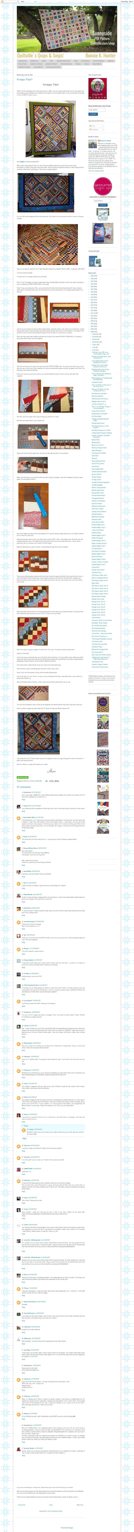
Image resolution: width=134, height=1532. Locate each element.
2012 (92, 313)
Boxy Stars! (95, 583)
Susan (25, 836)
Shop (51, 61)
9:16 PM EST (33, 1083)
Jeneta (26, 1025)
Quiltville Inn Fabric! (51, 64)
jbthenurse (27, 1338)
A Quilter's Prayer (97, 647)
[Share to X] (54, 781)
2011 (92, 316)
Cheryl (31, 1129)
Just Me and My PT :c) (99, 404)
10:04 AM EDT (35, 1327)
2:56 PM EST (35, 1056)
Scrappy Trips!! (96, 479)
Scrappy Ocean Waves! (99, 511)
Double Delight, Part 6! (99, 559)
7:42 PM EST (37, 1365)
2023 (92, 284)
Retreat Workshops (66, 64)
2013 (92, 310)
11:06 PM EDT (39, 1313)
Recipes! (78, 64)
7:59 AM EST (33, 1114)
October (95, 339)
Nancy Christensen (30, 1301)
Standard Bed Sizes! (98, 423)
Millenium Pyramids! (98, 517)
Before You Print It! (97, 445)
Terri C (25, 883)
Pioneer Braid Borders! (99, 495)
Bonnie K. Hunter (105, 140)
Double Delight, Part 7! (99, 564)
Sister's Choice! (96, 474)
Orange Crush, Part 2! (98, 604)
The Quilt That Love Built (99, 644)
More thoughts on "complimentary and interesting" (102, 378)
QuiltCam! (111, 61)
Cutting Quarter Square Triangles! (102, 433)
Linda (26, 1224)
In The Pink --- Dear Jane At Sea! (102, 633)
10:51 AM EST (35, 1145)
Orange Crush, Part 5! (98, 612)
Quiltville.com (34, 61)
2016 (92, 302)
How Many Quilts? (97, 652)
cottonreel (27, 1327)
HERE (22, 162)
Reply (23, 799)
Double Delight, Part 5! (99, 554)
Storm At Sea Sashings (99, 631)
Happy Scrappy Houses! (99, 543)
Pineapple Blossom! (98, 498)
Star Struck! (95, 466)
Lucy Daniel (28, 1000)
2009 (92, 321)
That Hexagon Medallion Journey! (102, 639)
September (95, 342)
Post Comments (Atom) (55, 1511)
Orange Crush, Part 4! (98, 609)
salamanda (26, 908)
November (95, 336)
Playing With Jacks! (98, 493)
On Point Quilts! (97, 416)
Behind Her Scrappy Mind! (100, 649)
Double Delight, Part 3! (99, 540)
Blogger (70, 1528)
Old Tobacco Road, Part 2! (100, 586)
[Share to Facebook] (56, 781)
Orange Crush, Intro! (98, 599)
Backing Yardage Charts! (99, 448)
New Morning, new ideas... (100, 393)
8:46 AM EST (36, 871)
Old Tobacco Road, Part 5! (100, 594)
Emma (26, 1114)
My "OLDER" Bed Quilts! (99, 625)
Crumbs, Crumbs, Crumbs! (100, 562)
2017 (92, 300)
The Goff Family (29, 1313)
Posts (93, 126)
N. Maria (26, 973)
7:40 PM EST (37, 1168)
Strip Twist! (95, 455)
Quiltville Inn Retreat (36, 64)
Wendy (26, 1413)
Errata (76, 61)
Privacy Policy (23, 64)
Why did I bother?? (97, 396)
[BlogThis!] (52, 781)
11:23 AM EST (32, 836)
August (94, 344)
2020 (92, 292)
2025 (92, 278)
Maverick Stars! (96, 519)
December (95, 334)
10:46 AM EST (35, 908)
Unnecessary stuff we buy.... (100, 399)
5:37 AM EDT (33, 1413)
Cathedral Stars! (97, 572)
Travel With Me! (38, 67)
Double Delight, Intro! (98, 525)
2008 (92, 324)
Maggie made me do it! (99, 401)
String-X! (94, 458)
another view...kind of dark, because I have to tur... (100, 366)
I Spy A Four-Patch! (98, 530)
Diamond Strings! (97, 556)
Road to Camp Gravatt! (99, 487)
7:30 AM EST (36, 1000)
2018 (92, 297)
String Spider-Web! (97, 469)
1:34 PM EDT (39, 1448)
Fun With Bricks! (97, 548)
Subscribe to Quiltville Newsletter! (103, 197)
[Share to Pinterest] (58, 781)
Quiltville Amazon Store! (63, 61)
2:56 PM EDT (35, 1396)
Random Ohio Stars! (98, 490)
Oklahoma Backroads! (98, 506)
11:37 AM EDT (36, 1338)
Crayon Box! (95, 567)
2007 (92, 326)
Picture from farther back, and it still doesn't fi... (101, 357)
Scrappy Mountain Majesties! (101, 482)
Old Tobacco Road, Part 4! (100, 591)
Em (25, 935)
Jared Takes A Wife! (98, 522)
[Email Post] (46, 781)
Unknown (27, 1056)
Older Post (80, 1505)
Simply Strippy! (96, 477)
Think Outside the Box (31, 985)
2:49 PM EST (31, 935)
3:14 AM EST (43, 985)
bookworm (27, 1012)
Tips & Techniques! (98, 61)
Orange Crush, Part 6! (98, 615)
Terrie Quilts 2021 (29, 817)
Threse (26, 1288)
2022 (92, 286)
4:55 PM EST (36, 1012)
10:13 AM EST (37, 894)
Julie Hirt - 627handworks (32, 1240)
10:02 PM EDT (41, 1301)
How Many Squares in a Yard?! (101, 430)
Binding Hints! (96, 442)
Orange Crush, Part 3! (98, 607)
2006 (92, 329)
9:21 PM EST (33, 1097)
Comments (94, 129)
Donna (26, 1274)
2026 (92, 276)
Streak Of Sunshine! (98, 463)
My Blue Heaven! (97, 514)
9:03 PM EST (33, 1025)
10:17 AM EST (36, 792)
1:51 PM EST (38, 960)
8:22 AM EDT (33, 1274)
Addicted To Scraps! (24, 67)
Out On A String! (97, 503)
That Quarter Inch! (97, 661)
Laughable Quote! (97, 382)
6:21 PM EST (35, 1070)
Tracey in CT (27, 806)
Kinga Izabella (28, 960)
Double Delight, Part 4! (99, 546)
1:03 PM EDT (35, 1180)
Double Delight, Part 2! (99, 535)
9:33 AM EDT (35, 1350)
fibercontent (28, 1043)
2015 (92, 305)
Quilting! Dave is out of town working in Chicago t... (100, 370)
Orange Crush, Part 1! (98, 601)
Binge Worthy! (97, 64)
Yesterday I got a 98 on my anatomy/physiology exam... (101, 353)
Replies (26, 1126)
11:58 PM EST (34, 973)
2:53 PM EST (32, 883)
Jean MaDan (27, 871)
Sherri (26, 1083)
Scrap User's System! (98, 411)
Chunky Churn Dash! (98, 570)
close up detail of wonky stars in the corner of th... (101, 385)
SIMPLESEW (28, 1168)
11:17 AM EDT (45, 1240)
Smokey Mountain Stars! (99, 471)
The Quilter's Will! (97, 641)
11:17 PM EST (34, 948)
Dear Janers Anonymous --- (100, 636)
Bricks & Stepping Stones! (100, 578)
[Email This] (50, 781)
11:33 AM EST (37, 1425)
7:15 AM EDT (33, 1288)
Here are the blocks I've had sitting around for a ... (100, 390)
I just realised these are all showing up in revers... (100, 361)
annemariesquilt (29, 921)
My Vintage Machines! (98, 628)
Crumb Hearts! (96, 617)
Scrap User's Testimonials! (100, 667)
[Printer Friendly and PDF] (22, 778)
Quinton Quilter (29, 1448)
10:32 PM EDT (32, 1224)
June (94, 350)
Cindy (26, 1209)
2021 (92, 289)
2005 (92, 331)
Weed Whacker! (96, 450)
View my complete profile (96, 171)
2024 (92, 281)
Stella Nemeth (27, 894)
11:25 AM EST (39, 921)
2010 (92, 318)
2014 (92, 308)
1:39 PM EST (38, 1129)
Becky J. (27, 948)
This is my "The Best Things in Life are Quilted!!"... (101, 407)
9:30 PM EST (42, 848)
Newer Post (21, 1505)
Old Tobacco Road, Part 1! (100, 580)
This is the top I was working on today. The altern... (101, 374)
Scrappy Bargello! (97, 485)
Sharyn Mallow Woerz (30, 848)
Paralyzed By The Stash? (99, 413)
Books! (44, 61)
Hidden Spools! (96, 532)
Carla (25, 1197)
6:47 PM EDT (35, 1379)
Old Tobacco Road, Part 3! (100, 588)
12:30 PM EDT (32, 1197)
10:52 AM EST (35, 1157)
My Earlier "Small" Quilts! (99, 623)
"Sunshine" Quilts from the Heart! (102, 620)
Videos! (87, 64)
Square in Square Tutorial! (100, 664)
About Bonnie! (23, 61)
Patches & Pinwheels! (98, 501)
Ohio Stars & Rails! (98, 509)
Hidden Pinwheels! (97, 538)
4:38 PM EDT (32, 1209)
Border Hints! (96, 440)
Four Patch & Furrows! (99, 551)
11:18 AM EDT (45, 1257)
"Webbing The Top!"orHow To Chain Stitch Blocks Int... (101, 658)
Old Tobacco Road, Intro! (99, 575)
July (93, 347)
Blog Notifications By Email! (99, 106)
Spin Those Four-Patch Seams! (101, 655)
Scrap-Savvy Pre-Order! (53, 67)
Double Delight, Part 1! (99, 527)
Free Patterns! (85, 61)
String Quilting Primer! (98, 461)
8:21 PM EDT (39, 817)
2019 (92, 294)
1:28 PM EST (36, 1043)
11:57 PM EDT (36, 806)
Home (51, 1505)
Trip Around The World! (99, 453)
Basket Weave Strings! (99, 596)
